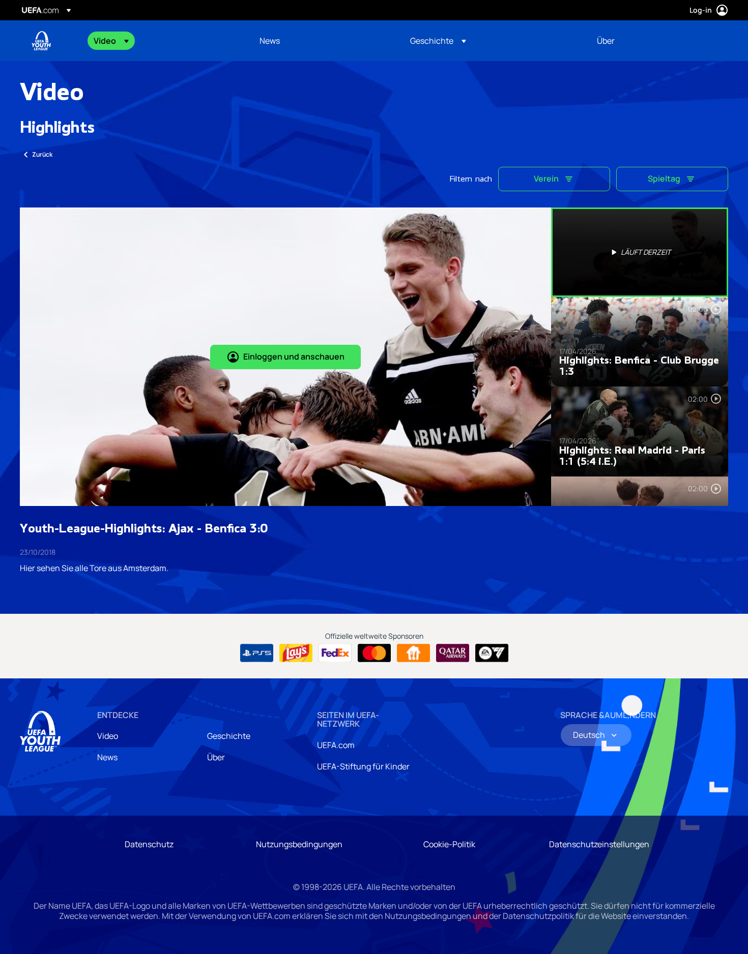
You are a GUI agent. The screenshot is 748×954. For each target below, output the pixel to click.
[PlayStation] (256, 653)
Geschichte (228, 735)
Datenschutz (149, 844)
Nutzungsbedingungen (299, 844)
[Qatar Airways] (452, 653)
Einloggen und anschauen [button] (293, 356)
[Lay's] (295, 653)
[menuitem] (164, 40)
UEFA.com (336, 745)
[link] (269, 40)
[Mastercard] (374, 653)
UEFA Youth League (41, 40)
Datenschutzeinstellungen (599, 844)
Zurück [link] (42, 154)
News (107, 757)
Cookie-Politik (449, 844)
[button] (111, 40)
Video (107, 735)
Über (216, 757)
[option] (639, 252)
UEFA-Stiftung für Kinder (363, 766)
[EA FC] (491, 653)
